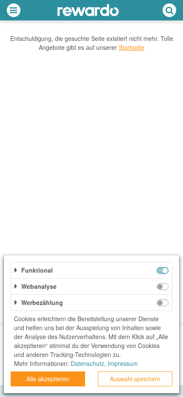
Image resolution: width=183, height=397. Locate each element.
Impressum (123, 363)
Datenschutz (87, 363)
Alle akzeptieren (47, 378)
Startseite (131, 47)
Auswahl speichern (135, 378)
